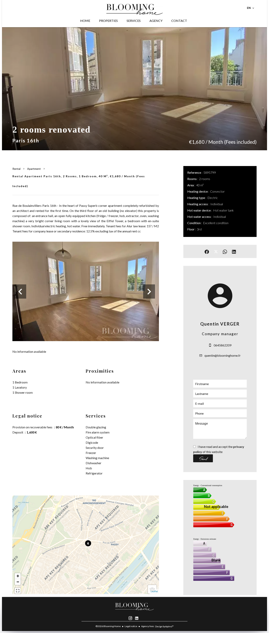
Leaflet (154, 591)
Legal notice (131, 626)
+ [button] (18, 576)
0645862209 (222, 345)
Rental (16, 168)
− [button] (18, 581)
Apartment (34, 168)
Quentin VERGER (220, 324)
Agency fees (147, 626)
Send (203, 458)
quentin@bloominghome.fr (222, 355)
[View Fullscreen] (18, 591)
